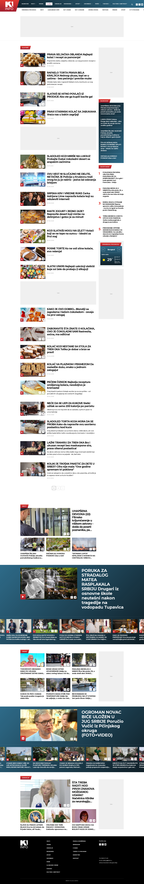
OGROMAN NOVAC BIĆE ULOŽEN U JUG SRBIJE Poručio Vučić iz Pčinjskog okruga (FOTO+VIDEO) (102, 723)
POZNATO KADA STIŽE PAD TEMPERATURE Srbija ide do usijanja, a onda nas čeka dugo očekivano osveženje (58, 696)
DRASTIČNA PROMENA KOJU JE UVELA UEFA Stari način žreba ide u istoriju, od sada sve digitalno (72, 637)
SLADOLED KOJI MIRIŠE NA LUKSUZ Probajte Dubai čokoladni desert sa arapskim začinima (68, 159)
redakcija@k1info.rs (107, 860)
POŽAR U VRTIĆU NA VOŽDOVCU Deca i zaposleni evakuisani (98, 636)
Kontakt (76, 858)
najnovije (25, 3)
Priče (97, 3)
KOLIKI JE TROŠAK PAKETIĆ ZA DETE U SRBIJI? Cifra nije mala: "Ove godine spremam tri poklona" (70, 466)
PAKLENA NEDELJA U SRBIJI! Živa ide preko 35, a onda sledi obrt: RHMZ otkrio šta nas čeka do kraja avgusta (113, 192)
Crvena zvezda (93, 9)
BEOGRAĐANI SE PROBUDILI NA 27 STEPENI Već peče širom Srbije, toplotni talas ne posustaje (84, 696)
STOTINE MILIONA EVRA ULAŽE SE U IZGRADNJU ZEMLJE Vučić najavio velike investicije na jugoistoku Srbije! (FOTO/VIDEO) (125, 765)
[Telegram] (43, 65)
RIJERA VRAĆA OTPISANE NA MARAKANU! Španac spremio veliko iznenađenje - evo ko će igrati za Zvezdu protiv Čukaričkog (113, 206)
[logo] (32, 858)
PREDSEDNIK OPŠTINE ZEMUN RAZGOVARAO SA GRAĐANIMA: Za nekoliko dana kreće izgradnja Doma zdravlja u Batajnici (113, 232)
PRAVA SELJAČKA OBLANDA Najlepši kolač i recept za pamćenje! (70, 56)
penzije (114, 9)
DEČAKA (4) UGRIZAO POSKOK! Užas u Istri (109, 157)
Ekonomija (67, 3)
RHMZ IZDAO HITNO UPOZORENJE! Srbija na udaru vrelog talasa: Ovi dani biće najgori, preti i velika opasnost (58, 671)
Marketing (76, 855)
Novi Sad (111, 250)
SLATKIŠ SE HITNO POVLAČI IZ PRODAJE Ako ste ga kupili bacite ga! (69, 95)
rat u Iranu (67, 9)
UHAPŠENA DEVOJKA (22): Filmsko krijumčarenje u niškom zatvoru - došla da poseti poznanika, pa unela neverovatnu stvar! (111, 110)
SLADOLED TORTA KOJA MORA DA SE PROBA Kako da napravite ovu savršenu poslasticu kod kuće (71, 424)
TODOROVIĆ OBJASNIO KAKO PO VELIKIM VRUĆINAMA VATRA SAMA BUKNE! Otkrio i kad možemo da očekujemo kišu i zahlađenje (32, 671)
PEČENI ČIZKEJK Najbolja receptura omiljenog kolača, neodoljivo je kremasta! (68, 385)
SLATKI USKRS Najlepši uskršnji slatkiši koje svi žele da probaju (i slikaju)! (71, 268)
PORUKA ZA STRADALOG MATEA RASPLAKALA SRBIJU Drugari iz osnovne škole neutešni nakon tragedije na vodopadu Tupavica (103, 588)
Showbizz (87, 3)
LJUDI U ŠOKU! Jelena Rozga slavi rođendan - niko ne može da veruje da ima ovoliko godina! (111, 122)
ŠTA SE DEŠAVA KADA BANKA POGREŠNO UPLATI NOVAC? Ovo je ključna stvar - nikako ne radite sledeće (111, 146)
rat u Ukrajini (79, 9)
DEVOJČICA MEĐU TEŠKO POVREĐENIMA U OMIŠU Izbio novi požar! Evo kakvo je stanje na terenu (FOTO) (71, 765)
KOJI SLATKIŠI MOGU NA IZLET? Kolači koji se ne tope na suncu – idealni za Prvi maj (70, 233)
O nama (75, 848)
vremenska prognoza (29, 9)
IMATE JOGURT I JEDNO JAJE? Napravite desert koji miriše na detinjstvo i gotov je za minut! (65, 214)
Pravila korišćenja (79, 841)
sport (123, 9)
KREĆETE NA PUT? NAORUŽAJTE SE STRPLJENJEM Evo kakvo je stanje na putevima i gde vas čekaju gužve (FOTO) (18, 765)
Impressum (76, 844)
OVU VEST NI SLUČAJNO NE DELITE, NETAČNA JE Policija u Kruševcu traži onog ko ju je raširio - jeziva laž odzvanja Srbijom (71, 178)
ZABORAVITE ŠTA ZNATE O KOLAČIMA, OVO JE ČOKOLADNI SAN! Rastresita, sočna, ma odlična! (71, 331)
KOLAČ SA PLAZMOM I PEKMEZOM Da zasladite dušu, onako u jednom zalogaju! (70, 367)
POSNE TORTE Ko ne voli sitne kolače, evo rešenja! (70, 250)
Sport (77, 3)
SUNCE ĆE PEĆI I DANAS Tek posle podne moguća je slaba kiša (32, 696)
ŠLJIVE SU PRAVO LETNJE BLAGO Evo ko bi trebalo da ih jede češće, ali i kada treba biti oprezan (32, 827)
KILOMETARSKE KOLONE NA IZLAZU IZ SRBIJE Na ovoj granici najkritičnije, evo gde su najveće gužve (98, 765)
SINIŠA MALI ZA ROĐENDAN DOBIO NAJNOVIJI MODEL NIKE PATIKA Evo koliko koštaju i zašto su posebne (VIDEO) (125, 637)
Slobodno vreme (52, 865)
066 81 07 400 (104, 858)
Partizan (105, 9)
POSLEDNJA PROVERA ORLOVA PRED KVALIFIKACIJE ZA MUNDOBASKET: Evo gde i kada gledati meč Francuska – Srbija (113, 177)
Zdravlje (58, 3)
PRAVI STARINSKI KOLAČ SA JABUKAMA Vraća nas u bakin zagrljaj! (71, 113)
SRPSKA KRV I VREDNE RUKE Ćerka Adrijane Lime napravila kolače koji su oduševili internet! (70, 196)
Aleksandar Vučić (53, 9)
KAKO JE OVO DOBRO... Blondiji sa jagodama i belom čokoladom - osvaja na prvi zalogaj (70, 312)
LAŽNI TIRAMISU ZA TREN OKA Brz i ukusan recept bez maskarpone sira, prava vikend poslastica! (69, 445)
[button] (103, 249)
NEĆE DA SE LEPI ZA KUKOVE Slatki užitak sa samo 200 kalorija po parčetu (70, 405)
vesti (42, 9)
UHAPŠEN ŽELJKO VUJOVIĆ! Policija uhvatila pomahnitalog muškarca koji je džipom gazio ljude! (111, 134)
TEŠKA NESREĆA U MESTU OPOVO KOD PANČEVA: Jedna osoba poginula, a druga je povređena (112, 219)
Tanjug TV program (79, 851)
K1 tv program (134, 9)
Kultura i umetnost (120, 3)
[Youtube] (142, 4)
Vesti (33, 3)
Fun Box (106, 3)
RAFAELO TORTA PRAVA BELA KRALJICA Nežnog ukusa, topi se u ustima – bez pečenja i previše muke (69, 75)
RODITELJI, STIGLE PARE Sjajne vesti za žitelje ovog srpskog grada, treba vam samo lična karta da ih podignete (18, 637)
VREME (41, 3)
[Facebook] (137, 4)
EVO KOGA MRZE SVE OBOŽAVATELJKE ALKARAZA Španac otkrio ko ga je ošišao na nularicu (45, 637)
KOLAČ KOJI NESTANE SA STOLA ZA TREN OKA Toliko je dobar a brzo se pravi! (69, 349)
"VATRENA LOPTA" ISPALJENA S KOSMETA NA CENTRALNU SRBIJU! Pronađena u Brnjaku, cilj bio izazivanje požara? (83, 556)
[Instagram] (139, 4)
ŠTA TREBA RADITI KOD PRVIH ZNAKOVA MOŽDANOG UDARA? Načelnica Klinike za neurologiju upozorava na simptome (83, 792)
